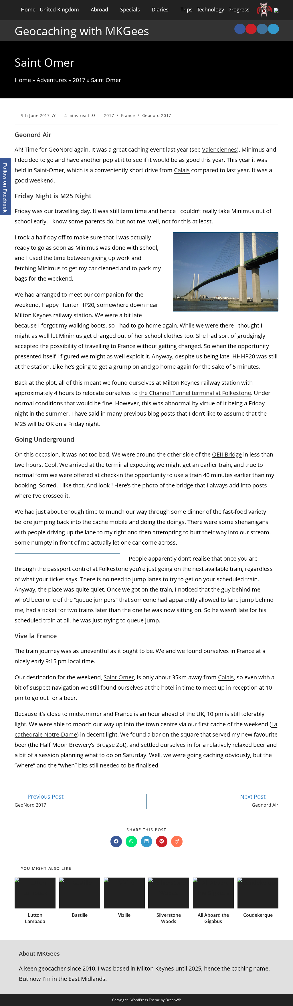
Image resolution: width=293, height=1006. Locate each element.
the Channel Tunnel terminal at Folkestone (195, 393)
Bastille (80, 915)
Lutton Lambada (35, 918)
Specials (130, 9)
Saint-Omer (119, 677)
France (128, 115)
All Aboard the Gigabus (213, 918)
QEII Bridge (227, 454)
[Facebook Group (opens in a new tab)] (240, 29)
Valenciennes (219, 149)
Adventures (52, 80)
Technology (210, 9)
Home (28, 9)
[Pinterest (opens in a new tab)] (251, 29)
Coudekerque (258, 915)
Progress (239, 9)
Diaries (160, 9)
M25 (20, 424)
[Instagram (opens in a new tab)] (262, 29)
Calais (182, 170)
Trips (187, 9)
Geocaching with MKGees (82, 31)
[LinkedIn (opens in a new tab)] (273, 29)
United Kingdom (59, 9)
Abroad (99, 9)
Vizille (124, 915)
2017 (79, 80)
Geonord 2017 (156, 115)
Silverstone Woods (169, 918)
